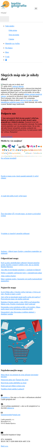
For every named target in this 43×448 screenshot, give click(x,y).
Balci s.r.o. (4, 446)
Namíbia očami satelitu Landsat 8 (12, 389)
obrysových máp (26, 100)
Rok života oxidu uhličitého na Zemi (13, 383)
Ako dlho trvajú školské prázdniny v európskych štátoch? (21, 270)
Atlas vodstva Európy (8, 276)
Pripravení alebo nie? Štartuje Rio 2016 (14, 380)
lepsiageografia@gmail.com (10, 415)
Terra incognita (14, 35)
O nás (7, 57)
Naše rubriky (9, 26)
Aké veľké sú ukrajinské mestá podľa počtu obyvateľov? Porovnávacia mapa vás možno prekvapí (21, 298)
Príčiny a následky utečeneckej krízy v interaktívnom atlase (21, 273)
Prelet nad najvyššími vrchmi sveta (13, 386)
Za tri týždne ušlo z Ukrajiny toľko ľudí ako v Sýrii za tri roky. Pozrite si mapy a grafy (20, 293)
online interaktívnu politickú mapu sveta (19, 101)
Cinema (11, 39)
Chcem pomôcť (6, 364)
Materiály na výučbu (12, 43)
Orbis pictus (13, 30)
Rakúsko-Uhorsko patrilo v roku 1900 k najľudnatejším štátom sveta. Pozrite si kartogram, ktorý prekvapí (20, 303)
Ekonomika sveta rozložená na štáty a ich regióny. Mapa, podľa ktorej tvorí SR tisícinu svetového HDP (20, 308)
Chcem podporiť (6, 137)
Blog (7, 52)
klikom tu (10, 408)
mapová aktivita (18, 86)
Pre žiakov (9, 48)
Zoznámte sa (5, 397)
